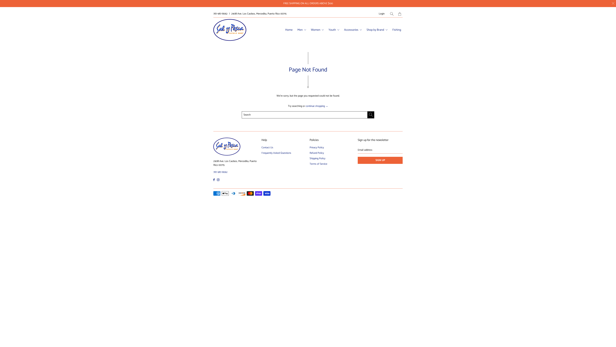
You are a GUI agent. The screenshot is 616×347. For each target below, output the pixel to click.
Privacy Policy (317, 147)
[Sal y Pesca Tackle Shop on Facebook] (214, 179)
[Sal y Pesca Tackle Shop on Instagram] (218, 179)
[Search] (392, 14)
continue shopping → (317, 106)
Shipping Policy (317, 158)
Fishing (396, 29)
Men (300, 29)
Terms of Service (318, 164)
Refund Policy (317, 153)
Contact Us (267, 147)
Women (316, 29)
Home (289, 29)
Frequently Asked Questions (276, 153)
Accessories (351, 29)
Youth (333, 29)
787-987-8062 (220, 14)
